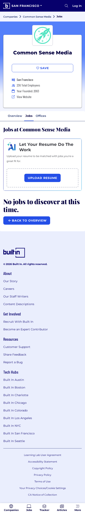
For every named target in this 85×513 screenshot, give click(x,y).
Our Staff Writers (15, 296)
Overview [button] (15, 116)
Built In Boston (14, 387)
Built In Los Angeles (17, 418)
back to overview (29, 220)
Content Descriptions (18, 304)
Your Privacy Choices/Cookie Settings (42, 488)
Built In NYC (12, 426)
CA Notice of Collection (42, 494)
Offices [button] (41, 116)
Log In (77, 6)
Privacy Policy (42, 474)
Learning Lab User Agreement (42, 455)
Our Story (10, 281)
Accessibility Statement (42, 461)
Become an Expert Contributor (25, 329)
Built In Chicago (15, 403)
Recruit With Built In (18, 322)
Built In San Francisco (19, 433)
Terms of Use (42, 481)
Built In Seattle (14, 441)
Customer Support (16, 347)
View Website (24, 97)
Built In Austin (13, 380)
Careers (8, 289)
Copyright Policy (42, 468)
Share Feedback (14, 354)
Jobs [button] (28, 116)
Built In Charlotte (15, 395)
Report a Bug (13, 362)
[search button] (66, 5)
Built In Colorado (15, 410)
